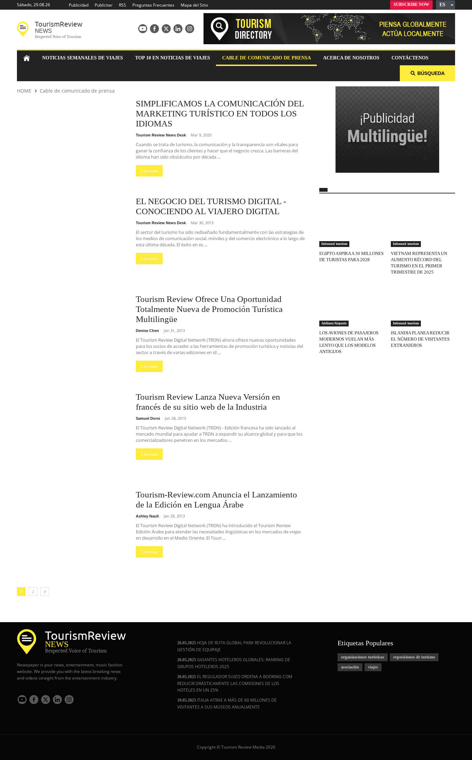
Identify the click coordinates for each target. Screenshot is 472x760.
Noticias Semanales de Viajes (82, 57)
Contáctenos (409, 57)
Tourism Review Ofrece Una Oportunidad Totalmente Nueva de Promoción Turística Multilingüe (209, 309)
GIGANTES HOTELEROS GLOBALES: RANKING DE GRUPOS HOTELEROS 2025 (233, 663)
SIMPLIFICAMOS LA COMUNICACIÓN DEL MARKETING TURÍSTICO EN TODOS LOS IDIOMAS (220, 113)
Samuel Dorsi (148, 418)
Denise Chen (148, 331)
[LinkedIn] (177, 28)
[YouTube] (142, 28)
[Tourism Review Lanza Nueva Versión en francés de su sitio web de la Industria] (73, 432)
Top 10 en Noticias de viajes (172, 57)
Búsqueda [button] (431, 73)
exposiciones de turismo (414, 657)
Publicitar (104, 5)
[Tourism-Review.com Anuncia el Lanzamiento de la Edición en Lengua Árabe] (73, 530)
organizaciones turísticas (362, 657)
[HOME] (26, 58)
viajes (373, 667)
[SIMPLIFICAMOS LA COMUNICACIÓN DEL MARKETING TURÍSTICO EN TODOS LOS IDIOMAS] (73, 139)
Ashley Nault (148, 516)
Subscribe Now (411, 4)
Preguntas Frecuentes (153, 5)
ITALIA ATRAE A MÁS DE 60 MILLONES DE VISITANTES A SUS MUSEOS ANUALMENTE (227, 703)
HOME (24, 90)
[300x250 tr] (387, 130)
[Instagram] (189, 28)
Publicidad (78, 5)
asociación (350, 667)
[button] (445, 4)
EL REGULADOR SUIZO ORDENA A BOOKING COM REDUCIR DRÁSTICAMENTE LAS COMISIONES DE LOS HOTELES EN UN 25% (234, 683)
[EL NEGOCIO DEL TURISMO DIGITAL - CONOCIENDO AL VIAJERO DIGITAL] (73, 236)
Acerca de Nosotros (351, 57)
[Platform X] (166, 28)
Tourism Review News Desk (161, 135)
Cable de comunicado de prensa (266, 57)
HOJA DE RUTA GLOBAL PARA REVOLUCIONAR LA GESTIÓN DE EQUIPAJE (234, 646)
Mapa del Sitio (194, 5)
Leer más (149, 170)
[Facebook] (154, 28)
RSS (122, 5)
